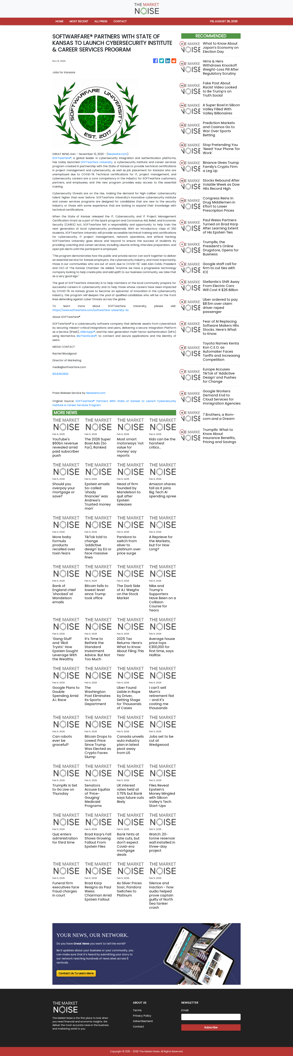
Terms (137, 1010)
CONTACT (120, 21)
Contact (138, 1027)
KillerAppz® (87, 332)
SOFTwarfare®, (62, 158)
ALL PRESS (100, 21)
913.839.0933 (60, 374)
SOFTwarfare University (96, 162)
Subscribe (211, 1027)
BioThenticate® (87, 336)
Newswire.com (117, 154)
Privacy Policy (142, 1016)
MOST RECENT (79, 21)
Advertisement (143, 1021)
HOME (59, 21)
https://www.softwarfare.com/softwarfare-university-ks (90, 310)
